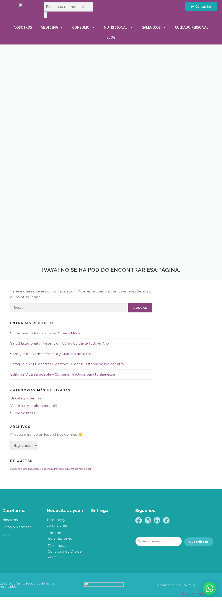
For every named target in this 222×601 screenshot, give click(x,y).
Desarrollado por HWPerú (175, 585)
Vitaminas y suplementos (31, 406)
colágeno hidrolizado (52, 469)
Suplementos (21, 413)
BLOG (111, 37)
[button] (209, 588)
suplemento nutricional (78, 469)
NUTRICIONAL (115, 27)
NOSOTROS (23, 27)
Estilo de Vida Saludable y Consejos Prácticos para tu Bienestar (63, 374)
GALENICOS (151, 27)
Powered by (200, 594)
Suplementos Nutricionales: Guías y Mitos (45, 333)
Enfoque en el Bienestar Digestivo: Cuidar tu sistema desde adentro (67, 364)
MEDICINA (49, 27)
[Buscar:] (68, 307)
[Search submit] (45, 14)
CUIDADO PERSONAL (191, 27)
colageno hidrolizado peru (24, 469)
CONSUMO (81, 27)
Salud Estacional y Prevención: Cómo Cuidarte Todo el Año (59, 343)
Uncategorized (23, 398)
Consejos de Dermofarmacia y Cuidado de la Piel (51, 354)
